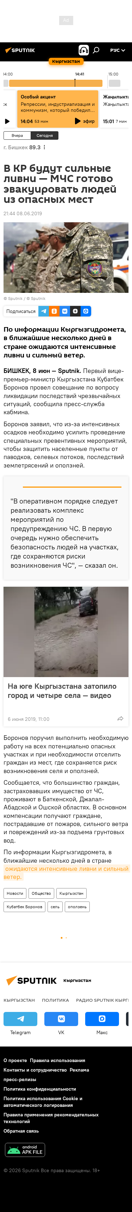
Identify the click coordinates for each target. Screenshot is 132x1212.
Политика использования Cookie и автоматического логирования (43, 1101)
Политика (55, 1000)
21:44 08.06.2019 (23, 213)
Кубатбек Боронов (24, 906)
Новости (15, 893)
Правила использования (57, 1060)
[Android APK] (25, 1151)
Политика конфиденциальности (40, 1089)
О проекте (15, 1060)
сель (55, 906)
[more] (120, 718)
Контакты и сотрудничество (35, 1070)
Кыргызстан (71, 893)
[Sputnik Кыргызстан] (21, 53)
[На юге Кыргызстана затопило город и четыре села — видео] (66, 632)
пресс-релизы (20, 1079)
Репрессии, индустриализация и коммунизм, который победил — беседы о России (58, 110)
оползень (77, 906)
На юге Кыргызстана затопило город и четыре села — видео (62, 690)
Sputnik (15, 298)
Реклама (79, 1070)
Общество (41, 893)
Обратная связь (21, 1131)
